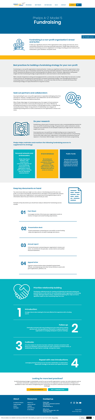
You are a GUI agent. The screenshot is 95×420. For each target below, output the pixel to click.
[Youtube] (80, 403)
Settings (82, 417)
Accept (88, 417)
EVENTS (15, 406)
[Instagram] (74, 403)
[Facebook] (71, 403)
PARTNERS (15, 408)
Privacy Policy (55, 417)
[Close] (93, 418)
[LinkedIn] (77, 403)
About (16, 399)
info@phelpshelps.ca (48, 406)
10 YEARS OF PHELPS (18, 402)
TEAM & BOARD (17, 404)
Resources (32, 399)
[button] (49, 5)
